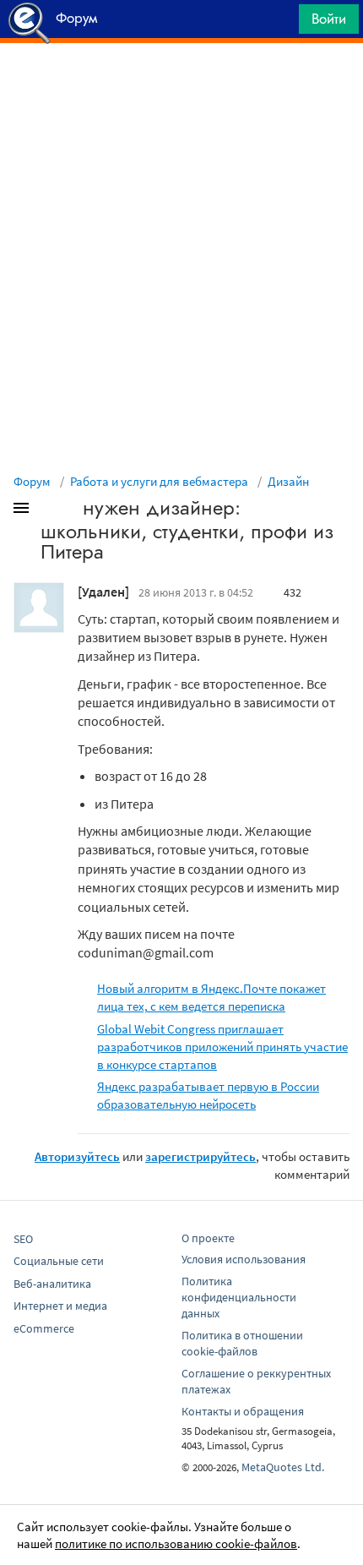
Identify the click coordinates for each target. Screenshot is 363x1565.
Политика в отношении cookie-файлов (242, 1343)
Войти (329, 18)
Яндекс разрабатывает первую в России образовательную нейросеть (208, 1095)
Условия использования (244, 1259)
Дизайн (288, 481)
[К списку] (49, 511)
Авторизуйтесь (77, 1156)
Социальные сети (59, 1260)
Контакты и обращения (243, 1411)
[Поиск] (280, 23)
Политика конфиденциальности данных (239, 1297)
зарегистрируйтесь (200, 1156)
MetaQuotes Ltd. (282, 1467)
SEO (23, 1238)
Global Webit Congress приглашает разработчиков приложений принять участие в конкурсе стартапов (222, 1046)
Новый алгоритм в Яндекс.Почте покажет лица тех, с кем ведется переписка (211, 997)
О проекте (208, 1238)
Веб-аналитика (52, 1283)
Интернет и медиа (60, 1305)
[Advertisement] (181, 85)
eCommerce (44, 1328)
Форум (32, 481)
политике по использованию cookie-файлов (176, 1543)
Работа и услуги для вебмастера (159, 481)
